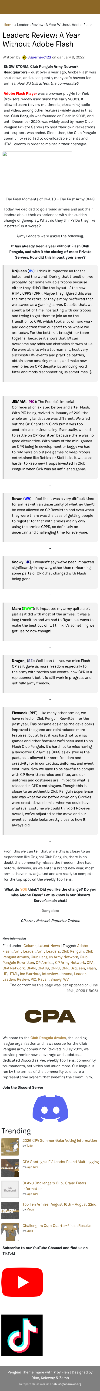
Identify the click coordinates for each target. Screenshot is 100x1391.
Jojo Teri (32, 1167)
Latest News (49, 946)
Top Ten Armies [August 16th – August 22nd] (60, 1205)
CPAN (31, 968)
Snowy (55, 980)
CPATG (43, 968)
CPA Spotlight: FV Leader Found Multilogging (61, 1162)
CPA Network (14, 968)
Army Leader (24, 952)
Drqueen (77, 968)
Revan (43, 980)
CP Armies (44, 963)
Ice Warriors (30, 974)
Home (8, 25)
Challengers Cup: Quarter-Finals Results (57, 1226)
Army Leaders (48, 952)
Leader (80, 974)
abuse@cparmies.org (67, 1384)
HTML (13, 974)
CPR (65, 968)
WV (66, 980)
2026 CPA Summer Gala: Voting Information (60, 1141)
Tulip (30, 1145)
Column (30, 946)
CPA (90, 963)
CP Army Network (70, 963)
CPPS (55, 968)
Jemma (66, 974)
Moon (30, 1209)
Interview (50, 974)
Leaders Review (16, 980)
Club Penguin (73, 952)
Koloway (48, 1378)
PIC (33, 980)
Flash (91, 968)
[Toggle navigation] (93, 7)
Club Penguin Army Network (54, 957)
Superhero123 (39, 57)
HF (5, 974)
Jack (30, 1230)
